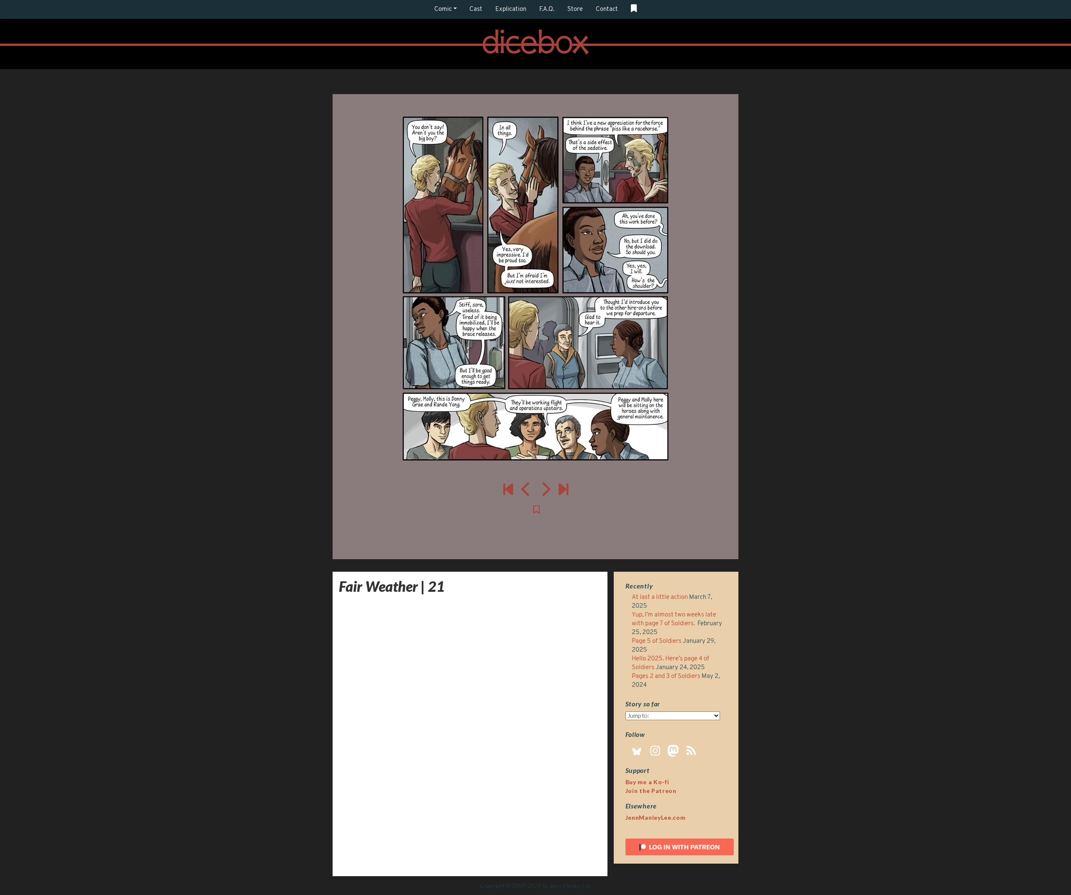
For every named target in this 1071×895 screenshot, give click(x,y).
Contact (607, 9)
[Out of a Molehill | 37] (563, 488)
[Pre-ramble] (508, 488)
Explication (510, 9)
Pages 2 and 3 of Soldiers (666, 676)
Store (575, 9)
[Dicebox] (535, 44)
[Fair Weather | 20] (526, 488)
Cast (475, 9)
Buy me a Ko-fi (647, 781)
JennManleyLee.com (655, 817)
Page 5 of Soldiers (657, 641)
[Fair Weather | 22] (535, 288)
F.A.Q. (546, 9)
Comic (443, 9)
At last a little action (660, 597)
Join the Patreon (650, 790)
